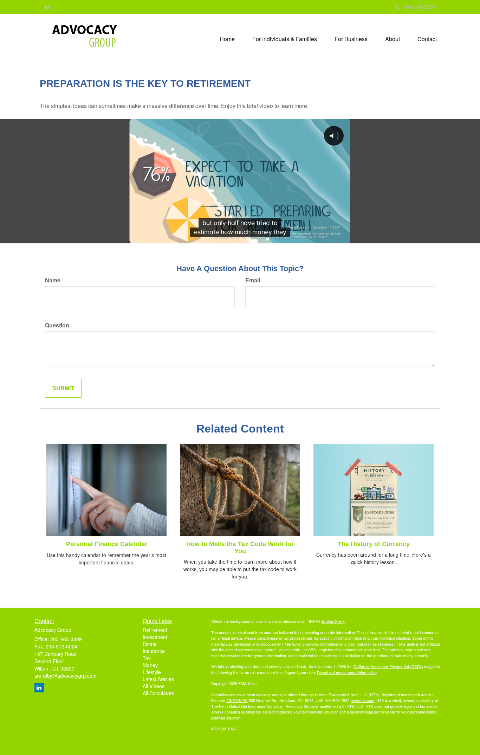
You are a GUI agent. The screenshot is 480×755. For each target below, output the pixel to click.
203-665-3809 (419, 6)
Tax (147, 657)
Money (150, 664)
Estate (150, 643)
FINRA (232, 700)
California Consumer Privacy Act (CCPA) (388, 666)
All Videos (153, 686)
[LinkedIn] (47, 6)
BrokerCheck (333, 621)
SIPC (243, 700)
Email (252, 280)
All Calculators (158, 693)
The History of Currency (374, 544)
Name (52, 280)
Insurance (154, 650)
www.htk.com (362, 700)
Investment (155, 636)
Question (57, 325)
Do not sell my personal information (347, 672)
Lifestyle (152, 672)
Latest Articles (158, 679)
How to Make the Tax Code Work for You (240, 547)
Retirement (155, 629)
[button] (285, 39)
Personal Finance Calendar (106, 544)
